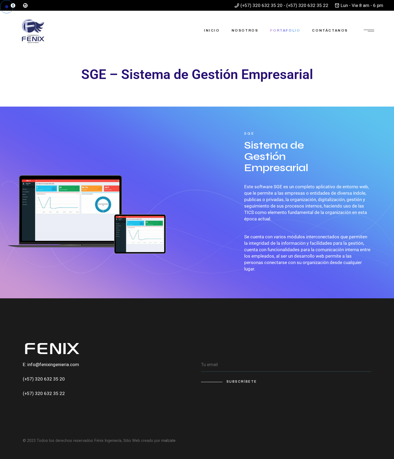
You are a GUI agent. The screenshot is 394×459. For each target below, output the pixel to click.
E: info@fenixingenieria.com (51, 364)
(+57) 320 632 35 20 (44, 379)
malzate (168, 440)
